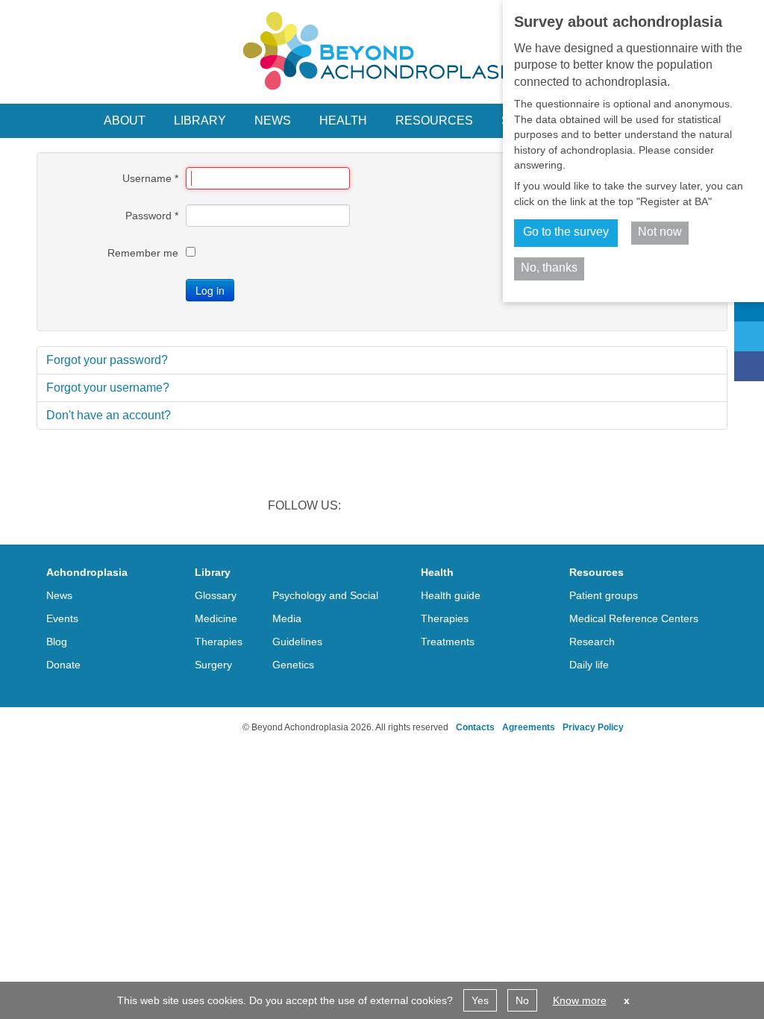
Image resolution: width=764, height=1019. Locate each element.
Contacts (475, 727)
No (522, 1000)
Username (150, 178)
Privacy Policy (593, 727)
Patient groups (603, 595)
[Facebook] (749, 366)
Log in (210, 290)
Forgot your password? (107, 360)
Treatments (448, 642)
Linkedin (365, 507)
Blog (56, 642)
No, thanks (549, 267)
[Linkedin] (749, 307)
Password (151, 216)
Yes (480, 1000)
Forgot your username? (107, 387)
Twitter (404, 507)
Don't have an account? (108, 415)
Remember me (142, 253)
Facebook (443, 507)
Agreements (528, 727)
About (124, 120)
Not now (660, 231)
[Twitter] (749, 336)
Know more (580, 1000)
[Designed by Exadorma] (182, 727)
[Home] (382, 50)
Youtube (482, 507)
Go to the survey (566, 231)
